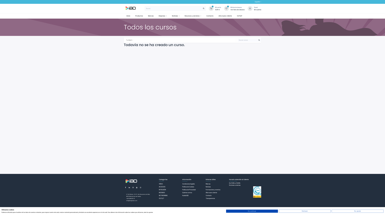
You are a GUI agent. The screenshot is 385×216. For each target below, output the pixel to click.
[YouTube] (136, 187)
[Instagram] (133, 187)
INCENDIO (162, 192)
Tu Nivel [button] (129, 40)
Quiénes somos (187, 192)
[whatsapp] (140, 187)
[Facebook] (125, 187)
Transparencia (210, 198)
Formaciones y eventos (213, 189)
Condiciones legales (188, 184)
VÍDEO (161, 184)
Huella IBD (185, 195)
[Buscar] (204, 8)
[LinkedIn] (129, 187)
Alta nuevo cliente (211, 192)
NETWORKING (163, 195)
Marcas (208, 184)
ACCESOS (162, 187)
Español (257, 2)
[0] (211, 8)
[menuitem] (128, 16)
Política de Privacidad (189, 189)
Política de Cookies (188, 187)
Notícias (208, 187)
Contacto (209, 195)
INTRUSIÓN (162, 189)
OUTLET (161, 198)
